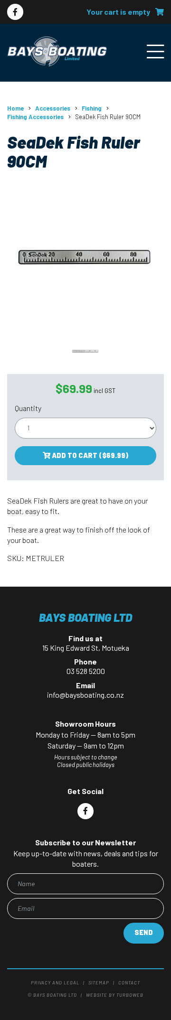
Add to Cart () (89, 455)
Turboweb (129, 995)
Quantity (28, 407)
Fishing (92, 108)
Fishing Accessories (35, 117)
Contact (129, 982)
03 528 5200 (85, 670)
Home (15, 108)
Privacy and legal (55, 982)
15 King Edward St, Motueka (85, 647)
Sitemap (98, 982)
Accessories (52, 108)
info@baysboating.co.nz (85, 694)
